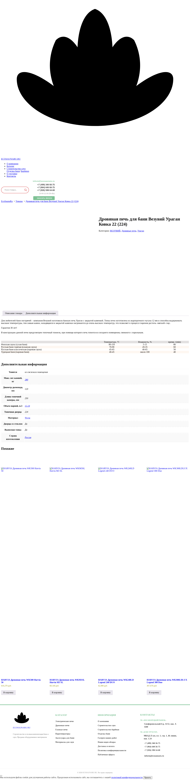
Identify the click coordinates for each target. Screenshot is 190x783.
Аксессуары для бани (64, 738)
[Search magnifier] (26, 190)
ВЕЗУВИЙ (115, 231)
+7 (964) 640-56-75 (46, 187)
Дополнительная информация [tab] (41, 313)
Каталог (10, 166)
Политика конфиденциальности (112, 750)
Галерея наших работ (107, 738)
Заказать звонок (44, 198)
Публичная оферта (106, 755)
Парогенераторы (62, 734)
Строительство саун (16, 168)
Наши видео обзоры (107, 742)
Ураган (140, 231)
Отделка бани (13, 171)
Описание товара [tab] (13, 313)
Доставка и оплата (106, 746)
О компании (12, 163)
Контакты (11, 176)
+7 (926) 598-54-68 (46, 190)
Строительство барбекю (108, 730)
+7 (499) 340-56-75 (46, 184)
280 (26, 380)
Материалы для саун (64, 742)
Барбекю (25, 171)
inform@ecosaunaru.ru (44, 181)
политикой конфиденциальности (127, 777)
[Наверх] (1, 775)
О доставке (12, 173)
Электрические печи (64, 721)
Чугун (27, 418)
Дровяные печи (129, 231)
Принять (147, 778)
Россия (28, 437)
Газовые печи (61, 730)
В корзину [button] (8, 692)
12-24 (27, 406)
